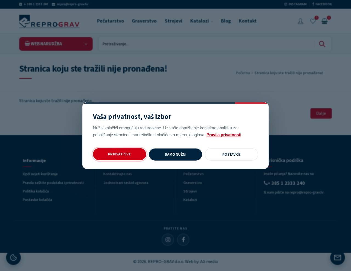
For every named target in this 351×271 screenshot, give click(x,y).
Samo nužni (175, 154)
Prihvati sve (119, 154)
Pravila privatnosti (223, 134)
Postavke (231, 154)
